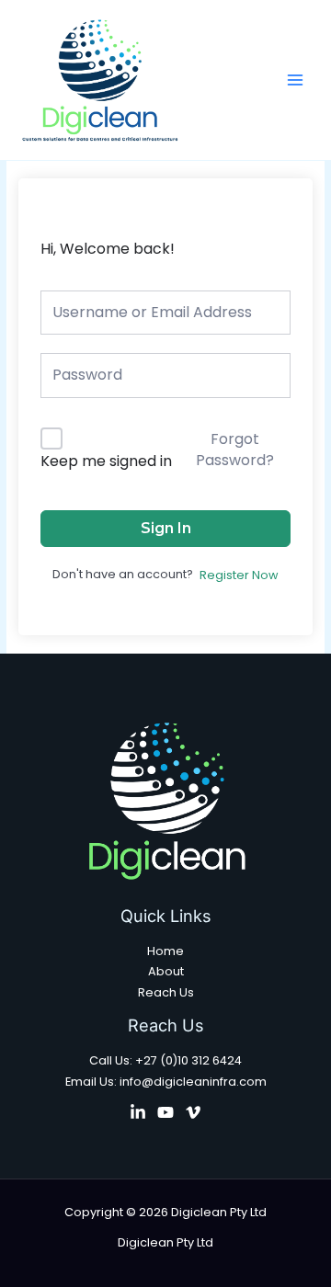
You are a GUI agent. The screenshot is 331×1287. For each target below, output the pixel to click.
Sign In (166, 528)
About (166, 971)
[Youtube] (165, 1112)
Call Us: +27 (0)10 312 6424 (165, 1060)
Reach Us (166, 992)
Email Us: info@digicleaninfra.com (166, 1081)
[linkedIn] (138, 1112)
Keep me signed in (106, 461)
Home (165, 951)
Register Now (239, 575)
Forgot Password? (235, 449)
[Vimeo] (193, 1112)
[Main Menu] (295, 80)
